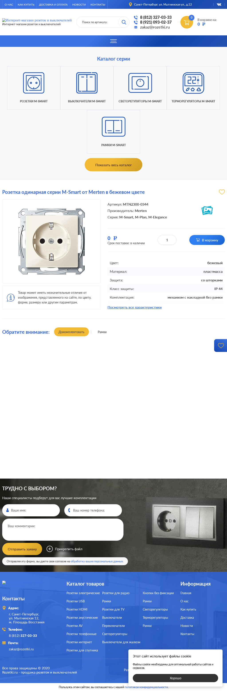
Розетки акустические (82, 617)
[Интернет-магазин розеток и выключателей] (31, 586)
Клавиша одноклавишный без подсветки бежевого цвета (35, 351)
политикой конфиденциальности (146, 687)
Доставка (187, 617)
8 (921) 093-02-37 (156, 22)
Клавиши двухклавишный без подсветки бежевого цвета (191, 478)
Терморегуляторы (155, 617)
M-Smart (126, 217)
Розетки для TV (113, 609)
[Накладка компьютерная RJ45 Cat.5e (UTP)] (114, 387)
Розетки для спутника (82, 650)
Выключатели (112, 617)
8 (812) (23, 636)
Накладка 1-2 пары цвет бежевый (35, 478)
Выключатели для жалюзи (121, 642)
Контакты (97, 4)
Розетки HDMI (77, 609)
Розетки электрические (83, 593)
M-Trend (54, 426)
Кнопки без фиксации (158, 593)
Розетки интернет (79, 642)
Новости (79, 4)
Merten (141, 210)
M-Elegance (157, 217)
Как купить (26, 4)
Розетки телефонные (81, 634)
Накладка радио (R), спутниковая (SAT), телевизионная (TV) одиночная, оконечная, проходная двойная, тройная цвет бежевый (113, 478)
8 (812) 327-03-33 (156, 17)
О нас (9, 4)
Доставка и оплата (53, 4)
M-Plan (141, 217)
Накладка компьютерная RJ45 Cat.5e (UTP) (113, 351)
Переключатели (113, 626)
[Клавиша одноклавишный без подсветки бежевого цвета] (35, 387)
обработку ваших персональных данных (97, 561)
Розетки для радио (115, 593)
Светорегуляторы (114, 634)
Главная (185, 593)
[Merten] (207, 210)
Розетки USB (76, 601)
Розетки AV (74, 626)
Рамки (106, 601)
